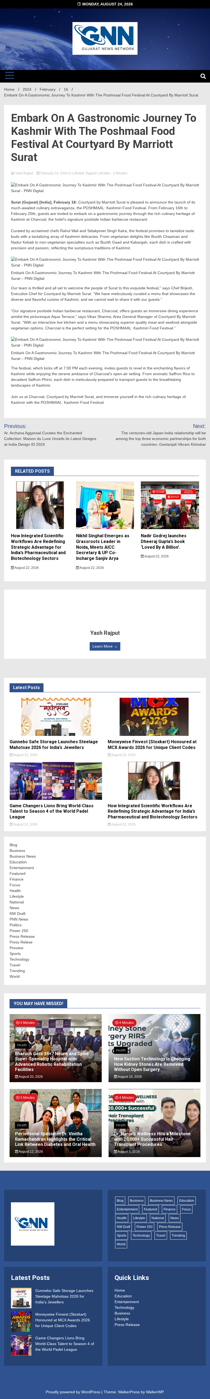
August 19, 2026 (129, 1077)
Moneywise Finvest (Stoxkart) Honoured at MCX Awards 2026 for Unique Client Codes (152, 744)
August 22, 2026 (26, 568)
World (15, 976)
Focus (15, 885)
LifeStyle (103, 173)
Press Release (22, 936)
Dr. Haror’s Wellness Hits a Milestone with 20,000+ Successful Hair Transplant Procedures (152, 1139)
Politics (16, 925)
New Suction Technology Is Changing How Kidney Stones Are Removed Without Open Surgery (152, 1064)
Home (120, 1290)
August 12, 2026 (30, 1152)
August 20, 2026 (30, 1077)
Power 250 (19, 930)
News (14, 908)
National (17, 902)
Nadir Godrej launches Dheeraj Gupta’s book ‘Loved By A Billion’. (163, 541)
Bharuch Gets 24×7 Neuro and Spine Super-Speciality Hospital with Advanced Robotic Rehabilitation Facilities (52, 1061)
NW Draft (17, 913)
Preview (16, 948)
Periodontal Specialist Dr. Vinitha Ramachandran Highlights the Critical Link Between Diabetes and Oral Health (55, 1139)
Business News (23, 856)
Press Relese (21, 942)
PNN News (19, 919)
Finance (17, 879)
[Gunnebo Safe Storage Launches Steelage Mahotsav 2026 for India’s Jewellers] (21, 1299)
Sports (15, 953)
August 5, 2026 (128, 1152)
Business (17, 850)
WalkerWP (154, 1392)
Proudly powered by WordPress (73, 1392)
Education (18, 862)
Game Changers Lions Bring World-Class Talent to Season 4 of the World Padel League (52, 811)
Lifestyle (78, 173)
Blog (13, 845)
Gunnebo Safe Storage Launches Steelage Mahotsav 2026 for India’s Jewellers (54, 744)
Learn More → (105, 646)
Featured (17, 873)
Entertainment (22, 868)
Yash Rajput (24, 173)
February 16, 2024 (54, 173)
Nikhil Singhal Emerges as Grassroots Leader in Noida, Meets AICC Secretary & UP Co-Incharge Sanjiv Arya (102, 547)
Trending (17, 971)
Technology (19, 959)
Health (15, 890)
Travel (15, 965)
